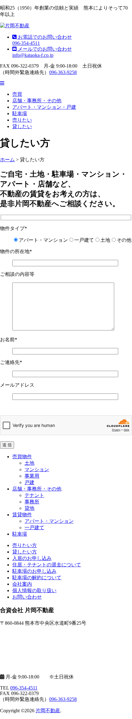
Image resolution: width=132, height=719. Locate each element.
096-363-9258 (63, 72)
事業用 (32, 476)
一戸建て (34, 527)
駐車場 (19, 113)
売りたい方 (24, 545)
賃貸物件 (22, 514)
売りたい (22, 120)
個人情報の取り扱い (34, 590)
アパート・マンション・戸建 (44, 107)
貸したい (22, 126)
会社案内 (22, 584)
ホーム (7, 159)
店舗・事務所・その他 (36, 100)
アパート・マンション (49, 521)
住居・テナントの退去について (46, 564)
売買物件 (22, 456)
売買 (17, 94)
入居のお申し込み (32, 558)
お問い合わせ (27, 597)
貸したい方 (24, 551)
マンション (37, 469)
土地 (29, 463)
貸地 (29, 508)
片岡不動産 (48, 710)
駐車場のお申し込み (34, 571)
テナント (34, 495)
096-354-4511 (23, 687)
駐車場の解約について (36, 577)
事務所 (32, 501)
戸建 (29, 482)
